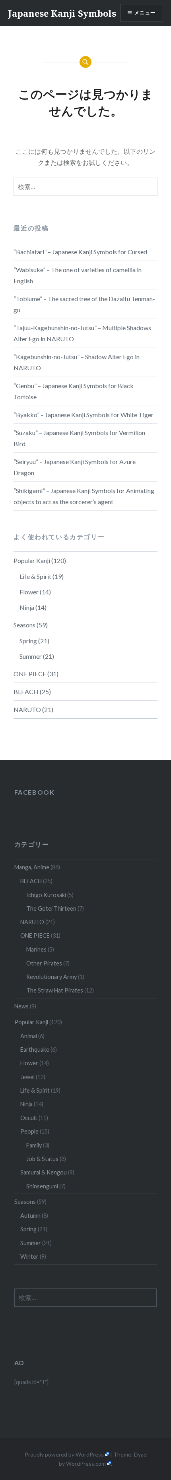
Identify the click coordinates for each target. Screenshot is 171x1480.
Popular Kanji (32, 560)
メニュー (144, 12)
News (21, 1006)
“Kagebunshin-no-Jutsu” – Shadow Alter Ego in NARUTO (77, 362)
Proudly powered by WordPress (64, 1454)
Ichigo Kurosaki (46, 895)
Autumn (30, 1215)
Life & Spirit (35, 576)
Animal (28, 1036)
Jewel (27, 1077)
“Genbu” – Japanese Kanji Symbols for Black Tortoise (74, 391)
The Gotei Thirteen (51, 908)
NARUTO (27, 709)
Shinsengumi (42, 1186)
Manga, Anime (31, 867)
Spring (28, 640)
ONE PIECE (30, 673)
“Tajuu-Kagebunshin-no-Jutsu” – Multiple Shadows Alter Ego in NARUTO (82, 333)
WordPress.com (86, 1463)
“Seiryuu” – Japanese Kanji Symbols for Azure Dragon (75, 467)
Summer (30, 656)
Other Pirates (44, 963)
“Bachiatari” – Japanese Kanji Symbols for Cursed (80, 251)
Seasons (24, 625)
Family (34, 1145)
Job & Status (42, 1158)
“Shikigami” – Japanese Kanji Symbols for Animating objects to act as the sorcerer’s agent (84, 496)
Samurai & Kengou (43, 1172)
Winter (29, 1256)
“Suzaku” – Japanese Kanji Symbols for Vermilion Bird (79, 438)
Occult (28, 1117)
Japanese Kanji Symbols (62, 13)
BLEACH (26, 691)
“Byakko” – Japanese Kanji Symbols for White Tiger (84, 414)
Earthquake (34, 1049)
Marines (36, 949)
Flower (29, 592)
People (29, 1131)
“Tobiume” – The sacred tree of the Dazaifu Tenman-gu (84, 304)
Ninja (26, 607)
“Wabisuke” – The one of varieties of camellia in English (78, 275)
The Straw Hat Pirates (54, 990)
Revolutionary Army (51, 976)
